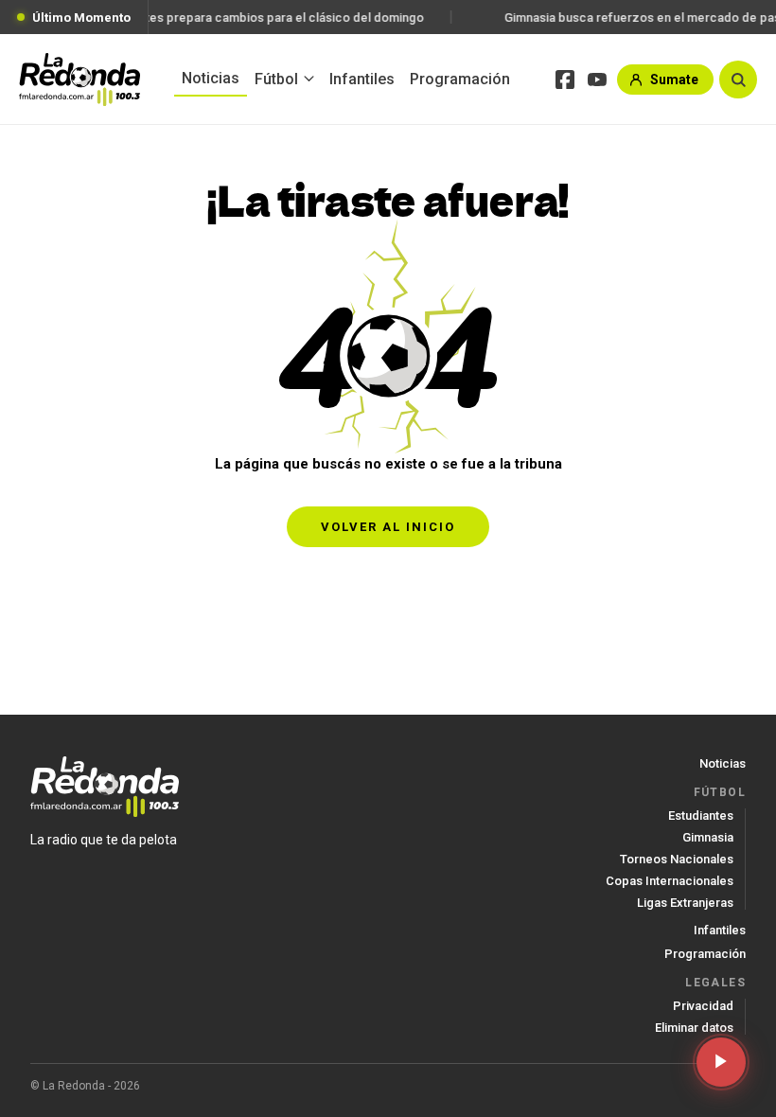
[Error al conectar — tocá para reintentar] (721, 1062)
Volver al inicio (388, 527)
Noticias (210, 78)
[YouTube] (597, 79)
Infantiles (362, 79)
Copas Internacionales (669, 881)
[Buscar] (738, 79)
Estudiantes (700, 815)
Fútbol (276, 79)
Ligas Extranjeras (685, 902)
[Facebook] (565, 79)
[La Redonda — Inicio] (79, 79)
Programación (460, 79)
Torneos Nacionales (676, 859)
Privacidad (703, 1006)
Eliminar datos (694, 1027)
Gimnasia (707, 837)
